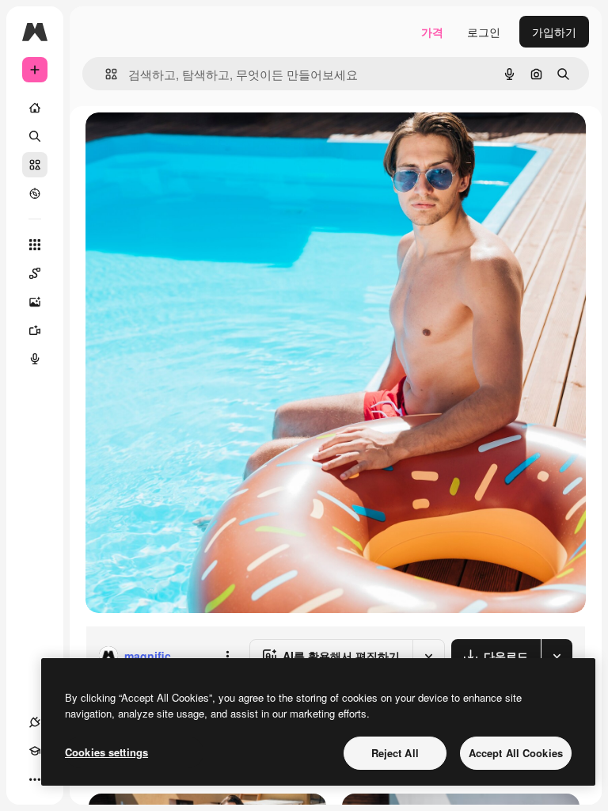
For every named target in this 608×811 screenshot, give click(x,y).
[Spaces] (35, 273)
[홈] (35, 107)
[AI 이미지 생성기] (35, 301)
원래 (176, 142)
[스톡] (35, 164)
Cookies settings (106, 752)
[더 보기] (35, 779)
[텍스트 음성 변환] (35, 358)
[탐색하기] (35, 193)
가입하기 (554, 32)
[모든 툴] (35, 244)
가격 (432, 32)
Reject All (395, 752)
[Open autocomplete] (105, 74)
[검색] (35, 136)
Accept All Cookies (516, 752)
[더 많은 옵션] (227, 656)
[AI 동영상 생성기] (35, 330)
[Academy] (35, 750)
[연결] (35, 722)
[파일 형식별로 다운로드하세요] (556, 655)
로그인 (483, 32)
